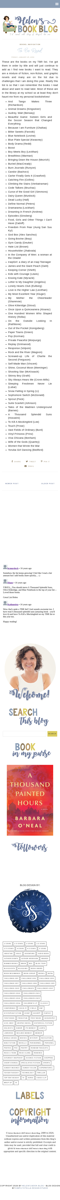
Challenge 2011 (11, 978)
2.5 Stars (18, 944)
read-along (25, 1053)
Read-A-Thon (10, 1053)
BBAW (23, 963)
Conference (9, 1008)
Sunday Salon (29, 1068)
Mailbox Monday (24, 1033)
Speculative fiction (30, 1063)
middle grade (10, 1038)
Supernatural (46, 1068)
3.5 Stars (41, 944)
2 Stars (7, 944)
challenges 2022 (12, 993)
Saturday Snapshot (13, 1058)
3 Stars (29, 944)
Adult (18, 954)
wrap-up (8, 1083)
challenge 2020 (11, 988)
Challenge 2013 (46, 978)
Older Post (48, 484)
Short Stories (11, 1063)
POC (16, 1048)
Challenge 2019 (47, 983)
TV (23, 1078)
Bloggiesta (9, 968)
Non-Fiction (9, 1043)
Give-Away (9, 1023)
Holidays (8, 1028)
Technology (28, 1073)
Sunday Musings (12, 1068)
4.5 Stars (31, 949)
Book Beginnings (12, 973)
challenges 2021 (45, 988)
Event (27, 1013)
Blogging (23, 968)
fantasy (47, 1013)
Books (23, 44)
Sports (46, 1063)
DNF (41, 1008)
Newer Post (12, 484)
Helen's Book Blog (33, 1186)
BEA (31, 963)
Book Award (36, 968)
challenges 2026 (12, 1003)
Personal (49, 1043)
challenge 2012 (28, 978)
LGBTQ (42, 1028)
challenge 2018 (29, 983)
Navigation (34, 44)
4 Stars (20, 949)
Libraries (8, 1033)
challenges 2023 (32, 993)
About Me (8, 954)
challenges (28, 988)
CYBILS (33, 1008)
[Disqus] (30, 526)
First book (9, 1018)
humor (19, 1028)
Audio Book (43, 954)
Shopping (48, 1058)
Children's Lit (30, 1003)
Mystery (34, 1038)
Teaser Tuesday (11, 1073)
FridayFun (22, 1018)
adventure (30, 954)
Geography (49, 1018)
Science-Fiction (33, 1058)
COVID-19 (23, 1008)
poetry (24, 1048)
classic (44, 1003)
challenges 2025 (32, 998)
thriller (41, 1073)
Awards (44, 959)
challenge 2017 (11, 983)
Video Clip (41, 1078)
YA (16, 1083)
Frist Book (36, 1018)
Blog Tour (41, 963)
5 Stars (42, 949)
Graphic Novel (24, 1023)
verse (30, 1078)
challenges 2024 (12, 998)
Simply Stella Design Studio (31, 1188)
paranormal (36, 1043)
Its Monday (31, 1028)
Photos (7, 1048)
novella (23, 1043)
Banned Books (11, 963)
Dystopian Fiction (12, 1013)
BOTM (50, 973)
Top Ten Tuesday (11, 1078)
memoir (38, 1033)
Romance (38, 1053)
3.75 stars (9, 949)
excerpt (37, 1013)
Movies (23, 1038)
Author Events (11, 959)
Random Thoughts (39, 1048)
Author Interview (29, 959)
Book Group (29, 973)
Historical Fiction (43, 1023)
